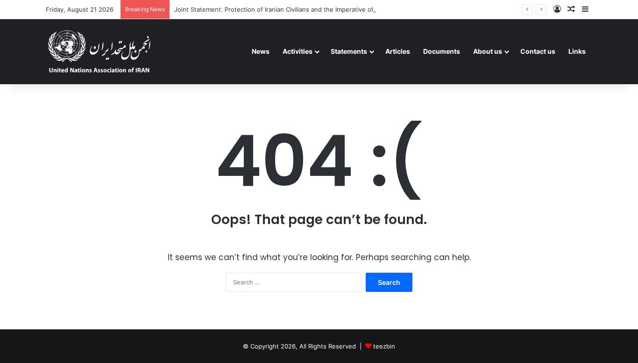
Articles (397, 51)
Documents (441, 51)
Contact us (537, 51)
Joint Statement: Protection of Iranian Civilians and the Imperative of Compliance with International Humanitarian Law (345, 9)
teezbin (384, 346)
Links (577, 51)
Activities (297, 51)
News (260, 51)
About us (487, 51)
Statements (349, 51)
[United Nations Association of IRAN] (99, 51)
